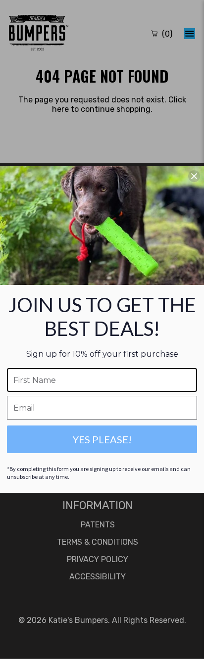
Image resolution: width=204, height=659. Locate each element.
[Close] (194, 176)
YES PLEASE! (102, 439)
